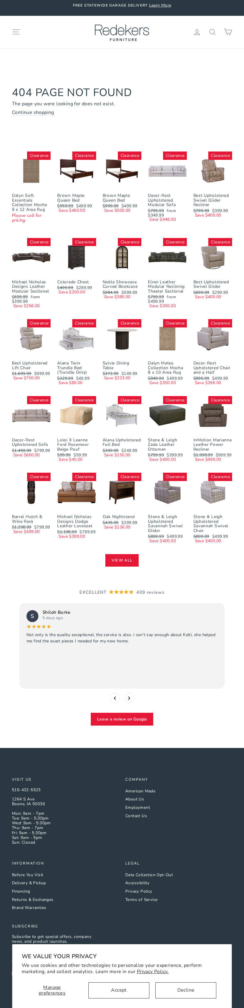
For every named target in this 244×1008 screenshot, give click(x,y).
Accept (118, 990)
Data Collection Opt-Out (149, 875)
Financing (21, 891)
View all (122, 560)
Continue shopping (33, 113)
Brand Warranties (29, 907)
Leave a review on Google (122, 719)
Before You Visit (27, 875)
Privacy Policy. (153, 971)
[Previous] (115, 698)
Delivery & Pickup (29, 883)
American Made (140, 791)
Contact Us (136, 816)
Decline (186, 990)
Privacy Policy (138, 891)
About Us (134, 799)
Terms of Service (141, 899)
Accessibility (137, 883)
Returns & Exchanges (33, 899)
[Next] (129, 698)
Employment (137, 807)
